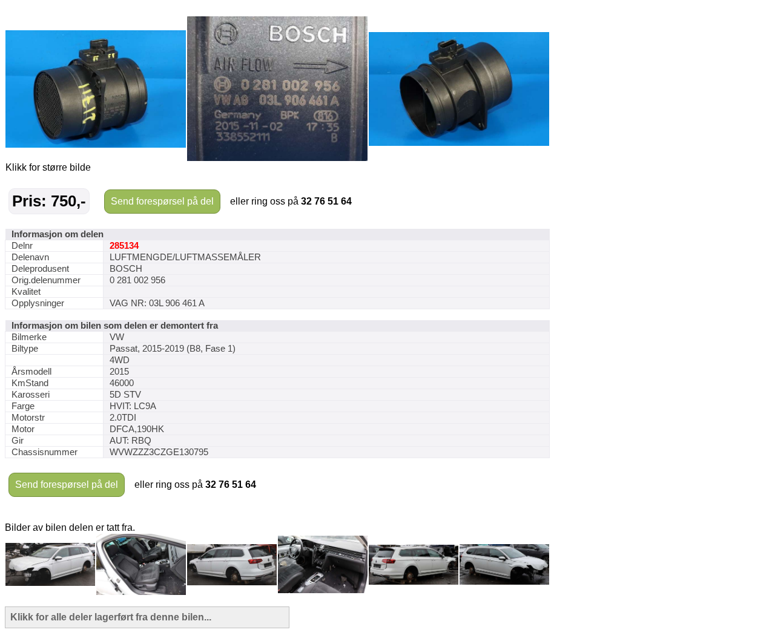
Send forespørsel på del (162, 201)
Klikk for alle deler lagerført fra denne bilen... (110, 617)
